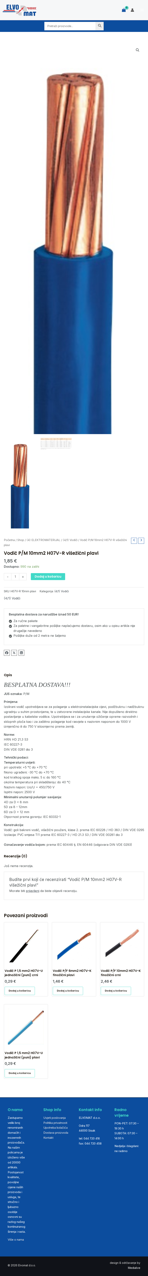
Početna (9, 540)
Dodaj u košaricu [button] (20, 990)
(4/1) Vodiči (70, 540)
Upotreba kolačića (55, 1127)
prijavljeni (32, 891)
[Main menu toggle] (142, 10)
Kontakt (48, 1137)
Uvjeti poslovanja (54, 1118)
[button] (137, 50)
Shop (20, 540)
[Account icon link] (132, 10)
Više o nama (16, 1239)
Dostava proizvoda (55, 1132)
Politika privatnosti (55, 1123)
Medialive (134, 1267)
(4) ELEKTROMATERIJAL (43, 540)
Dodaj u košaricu (48, 576)
